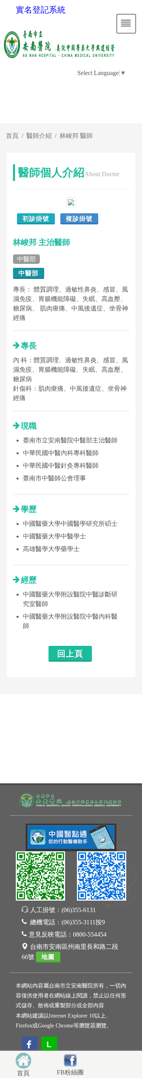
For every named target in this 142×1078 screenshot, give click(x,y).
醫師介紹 (39, 135)
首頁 (12, 135)
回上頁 (70, 653)
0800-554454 (89, 934)
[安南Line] (40, 877)
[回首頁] (23, 1060)
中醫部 (29, 273)
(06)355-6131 (79, 910)
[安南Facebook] (101, 877)
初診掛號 (35, 218)
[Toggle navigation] (126, 24)
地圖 (48, 957)
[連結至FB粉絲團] (70, 1059)
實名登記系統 (40, 10)
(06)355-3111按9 (83, 922)
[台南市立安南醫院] (71, 799)
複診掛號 (79, 218)
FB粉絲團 (70, 1072)
